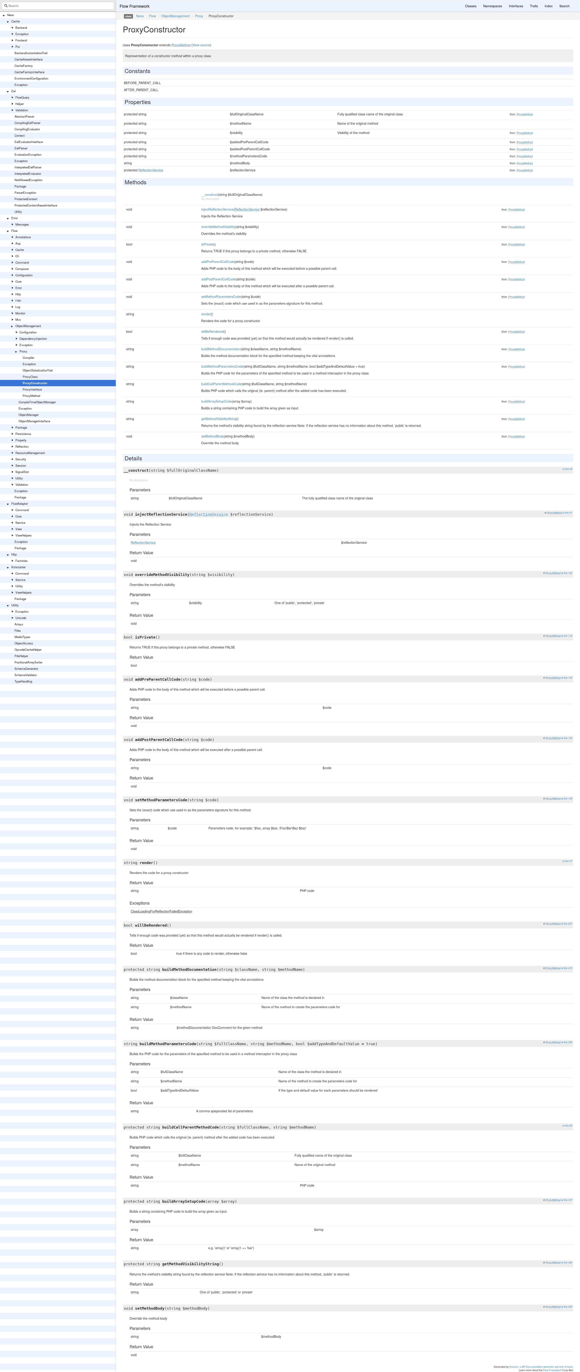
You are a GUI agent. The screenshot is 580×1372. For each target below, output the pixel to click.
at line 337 (566, 1200)
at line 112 (566, 635)
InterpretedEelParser (27, 167)
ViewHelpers (23, 535)
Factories (21, 561)
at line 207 (566, 923)
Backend (21, 27)
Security (20, 459)
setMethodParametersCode (221, 296)
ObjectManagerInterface (34, 421)
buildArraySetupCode (216, 401)
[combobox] (58, 6)
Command (22, 262)
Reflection (22, 446)
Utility (18, 211)
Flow (14, 230)
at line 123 (566, 677)
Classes (470, 6)
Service (20, 522)
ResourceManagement (30, 453)
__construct (209, 194)
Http (18, 294)
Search (564, 6)
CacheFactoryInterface (29, 72)
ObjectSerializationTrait (38, 370)
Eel (13, 91)
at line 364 (566, 1262)
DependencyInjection (33, 338)
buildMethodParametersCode (222, 366)
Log (17, 307)
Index (549, 6)
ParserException (25, 192)
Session (20, 465)
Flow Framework (135, 6)
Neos (10, 15)
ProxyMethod (31, 395)
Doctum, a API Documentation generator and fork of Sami (541, 1366)
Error (14, 218)
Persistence (23, 434)
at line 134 (566, 738)
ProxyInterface (32, 389)
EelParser (20, 148)
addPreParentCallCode (217, 261)
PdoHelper (21, 656)
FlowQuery (22, 97)
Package (20, 186)
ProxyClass (30, 376)
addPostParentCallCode (218, 279)
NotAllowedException (28, 180)
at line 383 (566, 1306)
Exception (22, 34)
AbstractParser (24, 116)
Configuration (24, 275)
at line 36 (567, 469)
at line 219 (566, 968)
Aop (18, 243)
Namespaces (492, 6)
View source (201, 45)
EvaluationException (27, 154)
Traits (534, 6)
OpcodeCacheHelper (27, 649)
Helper (19, 104)
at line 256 (566, 1042)
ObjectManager (29, 415)
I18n (18, 300)
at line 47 (567, 861)
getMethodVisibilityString (218, 418)
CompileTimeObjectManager (37, 402)
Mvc (18, 319)
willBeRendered (212, 331)
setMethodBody (212, 436)
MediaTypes (22, 637)
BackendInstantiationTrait (31, 53)
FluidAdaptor (19, 503)
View (18, 529)
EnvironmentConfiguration (31, 78)
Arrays (18, 624)
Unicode (20, 618)
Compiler (28, 357)
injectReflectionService (217, 209)
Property (21, 440)
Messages (22, 224)
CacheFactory (23, 65)
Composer (22, 269)
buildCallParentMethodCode (221, 383)
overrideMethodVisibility (218, 226)
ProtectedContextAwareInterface (35, 205)
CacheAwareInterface (28, 59)
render (206, 314)
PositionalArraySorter (28, 662)
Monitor (20, 313)
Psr (17, 46)
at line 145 (566, 798)
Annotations (23, 237)
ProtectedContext (25, 199)
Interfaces (516, 6)
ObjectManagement (28, 326)
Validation (21, 110)
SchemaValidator (25, 675)
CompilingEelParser (27, 123)
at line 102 (566, 573)
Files (17, 630)
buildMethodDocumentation (221, 349)
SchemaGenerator (26, 668)
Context (19, 135)
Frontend (21, 40)
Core (18, 281)
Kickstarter (18, 567)
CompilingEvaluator (27, 129)
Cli (17, 256)
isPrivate (207, 244)
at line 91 (567, 512)
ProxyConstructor (35, 383)
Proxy (23, 351)
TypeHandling (23, 681)
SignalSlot (22, 472)
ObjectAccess (23, 643)
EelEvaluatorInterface (28, 142)
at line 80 (567, 1125)
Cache (15, 21)
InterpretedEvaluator (27, 173)
